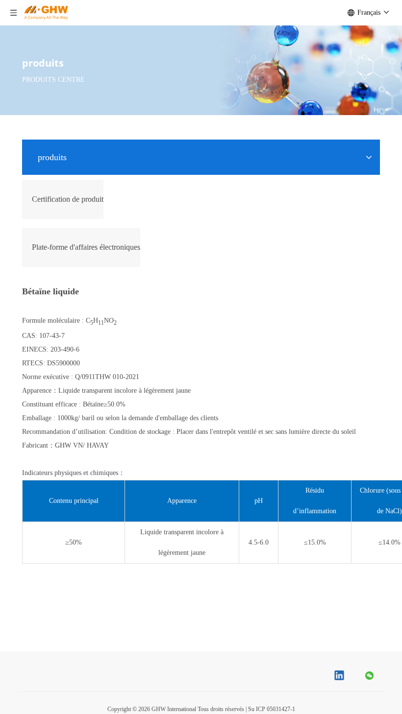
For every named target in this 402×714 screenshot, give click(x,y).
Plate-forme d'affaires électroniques (86, 247)
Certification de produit (67, 199)
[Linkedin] (340, 676)
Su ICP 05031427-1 (271, 709)
